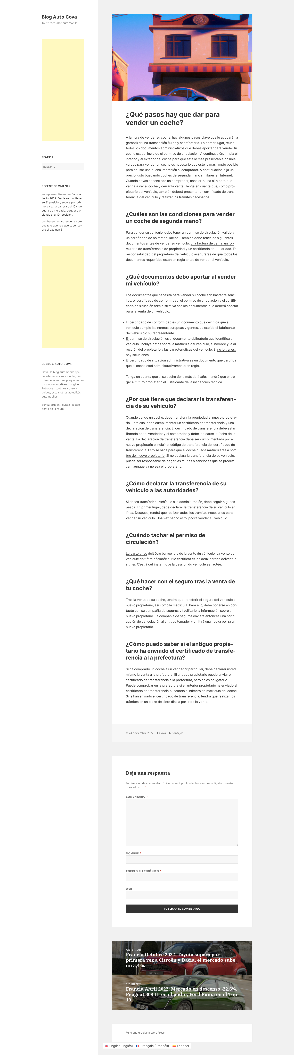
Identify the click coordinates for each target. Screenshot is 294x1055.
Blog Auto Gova (59, 17)
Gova (162, 733)
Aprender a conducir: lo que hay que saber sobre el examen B (62, 225)
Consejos (177, 733)
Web (129, 889)
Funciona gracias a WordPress (145, 1032)
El (127, 339)
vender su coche (193, 295)
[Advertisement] (63, 90)
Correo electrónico (143, 871)
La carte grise (136, 553)
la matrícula (178, 605)
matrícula (182, 344)
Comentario (137, 797)
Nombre (133, 853)
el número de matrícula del (206, 691)
